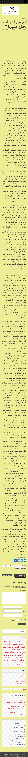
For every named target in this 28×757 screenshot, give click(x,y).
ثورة (14, 655)
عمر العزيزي (23, 568)
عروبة (10, 662)
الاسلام (11, 644)
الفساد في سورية (7, 649)
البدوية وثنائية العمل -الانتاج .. (17, 706)
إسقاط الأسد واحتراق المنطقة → (20, 576)
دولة (5, 657)
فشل (17, 664)
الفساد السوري (13, 649)
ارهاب (16, 641)
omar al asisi (6, 29)
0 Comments (23, 29)
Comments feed (20, 681)
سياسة (22, 662)
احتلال (18, 641)
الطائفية (4, 565)
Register (22, 674)
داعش (9, 657)
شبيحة (19, 662)
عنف (8, 662)
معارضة (17, 568)
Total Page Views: (19, 736)
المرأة (20, 652)
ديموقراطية (14, 660)
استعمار (12, 641)
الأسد (15, 644)
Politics (24, 18)
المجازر (23, 652)
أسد (22, 565)
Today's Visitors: (18, 727)
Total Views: (17, 732)
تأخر (17, 655)
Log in (23, 677)
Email (24, 611)
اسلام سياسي (20, 644)
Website (24, 615)
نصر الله (11, 664)
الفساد (18, 649)
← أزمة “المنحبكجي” (7, 575)
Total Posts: (18, 738)
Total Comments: (17, 740)
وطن (7, 664)
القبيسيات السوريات (19, 700)
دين (10, 660)
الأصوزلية (17, 565)
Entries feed (21, 679)
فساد (20, 664)
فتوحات (5, 662)
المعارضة (15, 652)
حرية (18, 657)
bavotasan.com (22, 756)
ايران (10, 652)
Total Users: (18, 742)
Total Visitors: (17, 734)
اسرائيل (9, 641)
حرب (10, 655)
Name (24, 607)
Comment (23, 590)
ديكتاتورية (21, 660)
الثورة (7, 644)
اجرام (21, 641)
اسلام (6, 641)
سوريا (6, 660)
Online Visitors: (19, 723)
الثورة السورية (10, 565)
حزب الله (14, 657)
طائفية (14, 662)
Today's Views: (19, 725)
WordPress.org (21, 683)
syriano (13, 754)
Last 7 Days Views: (16, 730)
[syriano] (10, 10)
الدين (9, 647)
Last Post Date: (11, 744)
